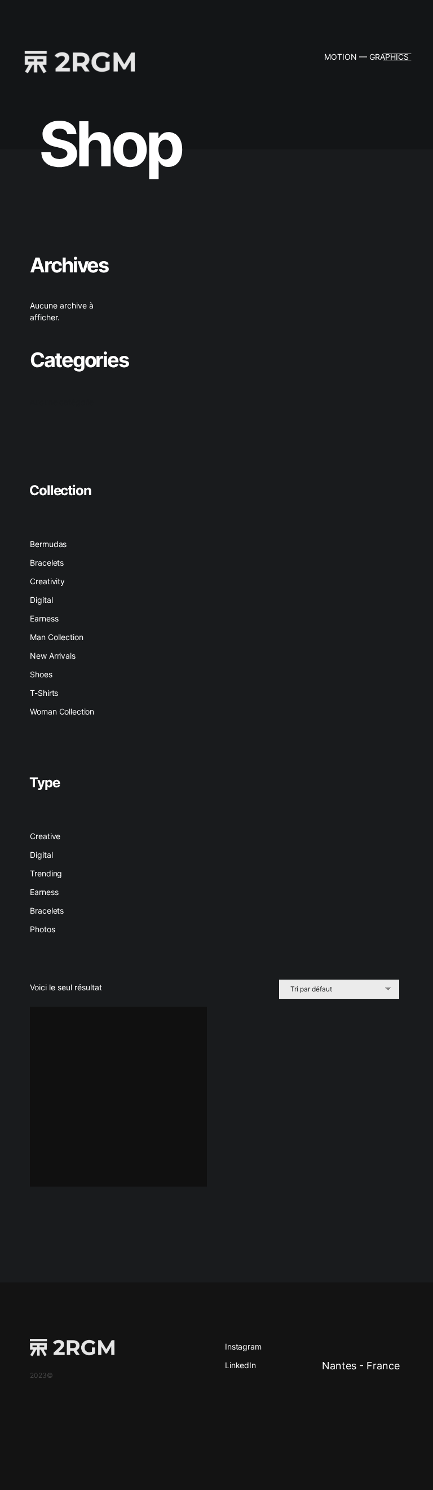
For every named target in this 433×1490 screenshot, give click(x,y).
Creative (45, 836)
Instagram (243, 1346)
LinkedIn (240, 1365)
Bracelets (47, 910)
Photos (42, 929)
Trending (46, 873)
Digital (41, 854)
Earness (44, 892)
